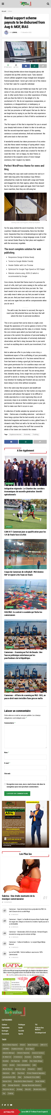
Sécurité (28, 1089)
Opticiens (6, 1073)
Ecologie (5, 1031)
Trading (35, 434)
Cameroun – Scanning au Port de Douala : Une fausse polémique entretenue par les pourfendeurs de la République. (23, 655)
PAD (13, 1073)
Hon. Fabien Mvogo (36, 1061)
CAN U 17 (44, 1045)
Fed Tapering (15, 1061)
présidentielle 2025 (9, 1077)
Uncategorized (40, 1033)
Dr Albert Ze (7, 1057)
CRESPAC (6, 1049)
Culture (10, 11)
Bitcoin (22, 1045)
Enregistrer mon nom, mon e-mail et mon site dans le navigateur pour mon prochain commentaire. (26, 785)
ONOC (39, 1069)
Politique (21, 1025)
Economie (9, 483)
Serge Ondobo (40, 1081)
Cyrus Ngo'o (30, 1049)
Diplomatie (5, 1028)
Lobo (34, 1065)
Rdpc (19, 1077)
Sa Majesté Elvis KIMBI (32, 1077)
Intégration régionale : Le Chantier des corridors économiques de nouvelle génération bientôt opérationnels (24, 491)
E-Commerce (18, 1057)
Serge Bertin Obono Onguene (23, 1081)
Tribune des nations (39, 1029)
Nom (6, 752)
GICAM (25, 1061)
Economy (27, 434)
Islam (5, 1065)
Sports (9, 527)
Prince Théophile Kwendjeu (36, 1073)
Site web (7, 774)
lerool (14, 32)
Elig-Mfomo (37, 1057)
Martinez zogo (20, 1069)
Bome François (33, 1045)
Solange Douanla (13, 1085)
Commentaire (10, 723)
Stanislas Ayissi (8, 1089)
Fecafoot (5, 1061)
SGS (4, 1085)
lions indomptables (23, 1065)
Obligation (31, 1069)
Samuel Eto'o (7, 1081)
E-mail (7, 763)
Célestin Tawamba (23, 1053)
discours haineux (38, 1053)
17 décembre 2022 (26, 32)
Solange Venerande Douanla (31, 1085)
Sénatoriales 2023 (39, 1089)
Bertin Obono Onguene (10, 1045)
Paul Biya (21, 1073)
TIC (36, 1025)
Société (21, 1031)
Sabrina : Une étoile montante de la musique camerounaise (18, 897)
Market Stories (7, 1069)
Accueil (4, 11)
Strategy (19, 1089)
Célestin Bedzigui (8, 1053)
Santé (20, 1028)
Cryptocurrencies (15, 434)
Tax (4, 1093)
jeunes (12, 1065)
